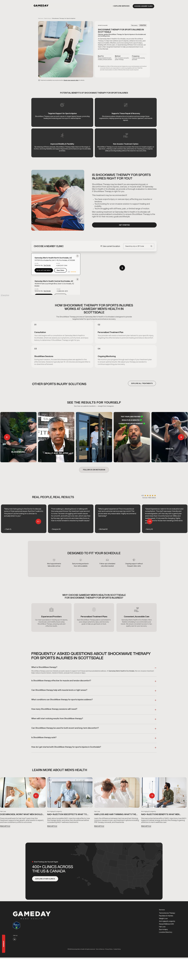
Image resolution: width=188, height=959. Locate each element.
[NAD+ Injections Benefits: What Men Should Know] (164, 793)
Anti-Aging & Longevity (54, 811)
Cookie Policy (117, 949)
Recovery (134, 25)
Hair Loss (3, 811)
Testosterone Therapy (167, 913)
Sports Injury (47, 18)
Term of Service (100, 949)
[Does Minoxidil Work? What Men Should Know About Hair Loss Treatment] (23, 793)
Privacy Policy (109, 949)
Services (40, 18)
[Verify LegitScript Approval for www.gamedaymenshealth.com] (32, 925)
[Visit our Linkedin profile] (14, 939)
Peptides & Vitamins (166, 915)
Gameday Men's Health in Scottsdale (121, 671)
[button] (122, 6)
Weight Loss (163, 918)
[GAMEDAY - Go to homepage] (32, 915)
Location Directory (165, 932)
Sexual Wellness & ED (166, 924)
